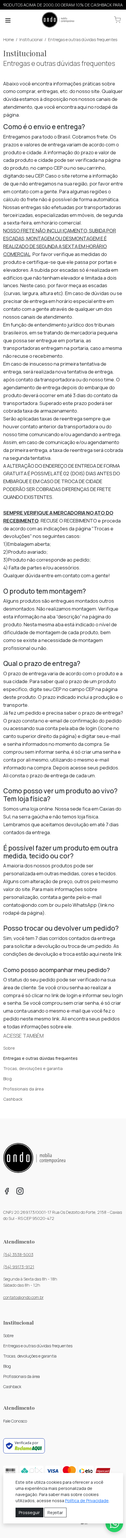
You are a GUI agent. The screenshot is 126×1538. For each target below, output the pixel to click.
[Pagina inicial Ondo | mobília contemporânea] (58, 20)
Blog (7, 1078)
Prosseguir (29, 1512)
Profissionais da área (23, 1089)
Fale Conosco (15, 1421)
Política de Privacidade (87, 1500)
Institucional (30, 39)
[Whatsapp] (114, 1523)
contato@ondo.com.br (23, 1297)
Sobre (9, 1048)
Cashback (13, 1099)
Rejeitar (55, 1512)
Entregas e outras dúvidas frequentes (82, 39)
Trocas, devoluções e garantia (33, 1068)
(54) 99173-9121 (18, 1266)
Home (8, 39)
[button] (117, 19)
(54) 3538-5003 (18, 1254)
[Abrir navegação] (8, 20)
